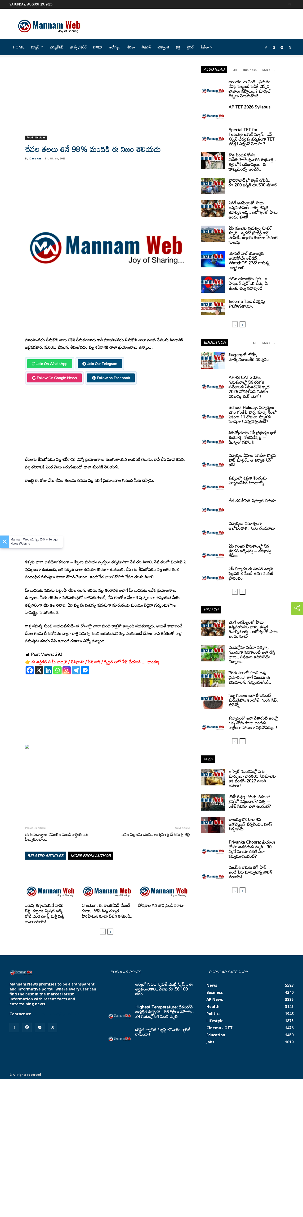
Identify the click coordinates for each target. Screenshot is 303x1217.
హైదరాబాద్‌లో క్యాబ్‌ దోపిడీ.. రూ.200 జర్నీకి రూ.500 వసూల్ (253, 182)
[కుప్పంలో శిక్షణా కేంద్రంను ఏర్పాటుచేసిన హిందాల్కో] (213, 484)
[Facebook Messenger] (85, 670)
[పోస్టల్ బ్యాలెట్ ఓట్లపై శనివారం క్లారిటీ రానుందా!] (120, 1035)
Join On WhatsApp (51, 363)
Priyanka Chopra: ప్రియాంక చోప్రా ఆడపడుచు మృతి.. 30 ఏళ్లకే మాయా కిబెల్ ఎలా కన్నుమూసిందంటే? (252, 849)
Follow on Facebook (113, 377)
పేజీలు (205, 47)
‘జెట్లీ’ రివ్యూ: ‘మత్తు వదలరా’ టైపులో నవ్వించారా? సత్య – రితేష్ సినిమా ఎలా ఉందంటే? (250, 801)
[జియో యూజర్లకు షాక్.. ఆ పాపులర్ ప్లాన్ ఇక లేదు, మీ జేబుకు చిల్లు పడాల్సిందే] (213, 284)
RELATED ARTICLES (45, 855)
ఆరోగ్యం (114, 47)
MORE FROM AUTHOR (91, 855)
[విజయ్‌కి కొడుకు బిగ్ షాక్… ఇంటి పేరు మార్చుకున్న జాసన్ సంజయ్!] (213, 873)
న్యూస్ (35, 47)
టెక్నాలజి (163, 47)
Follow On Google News (57, 377)
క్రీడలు (131, 47)
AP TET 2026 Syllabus (250, 107)
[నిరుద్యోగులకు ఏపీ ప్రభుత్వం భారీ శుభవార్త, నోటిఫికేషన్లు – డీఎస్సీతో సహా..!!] (213, 438)
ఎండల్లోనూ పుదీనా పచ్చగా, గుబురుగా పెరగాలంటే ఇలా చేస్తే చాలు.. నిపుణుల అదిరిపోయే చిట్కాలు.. (252, 654)
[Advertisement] (107, 101)
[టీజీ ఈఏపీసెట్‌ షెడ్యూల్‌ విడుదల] (213, 506)
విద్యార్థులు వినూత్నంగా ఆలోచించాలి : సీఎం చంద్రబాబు (252, 525)
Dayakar (35, 158)
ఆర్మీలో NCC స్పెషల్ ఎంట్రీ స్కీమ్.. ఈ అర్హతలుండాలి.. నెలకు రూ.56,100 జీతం (164, 989)
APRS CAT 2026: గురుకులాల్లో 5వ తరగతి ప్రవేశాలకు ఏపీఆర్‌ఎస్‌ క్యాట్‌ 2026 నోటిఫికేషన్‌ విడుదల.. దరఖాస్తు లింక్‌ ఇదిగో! (250, 386)
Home (19, 47)
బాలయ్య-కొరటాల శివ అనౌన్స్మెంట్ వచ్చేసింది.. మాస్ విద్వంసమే (250, 824)
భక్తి (178, 47)
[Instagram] (273, 47)
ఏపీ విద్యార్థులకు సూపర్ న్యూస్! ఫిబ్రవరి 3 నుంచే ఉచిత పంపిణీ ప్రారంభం (252, 573)
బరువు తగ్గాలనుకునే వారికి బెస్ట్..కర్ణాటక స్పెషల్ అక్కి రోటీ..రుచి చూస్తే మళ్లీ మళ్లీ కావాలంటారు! (44, 913)
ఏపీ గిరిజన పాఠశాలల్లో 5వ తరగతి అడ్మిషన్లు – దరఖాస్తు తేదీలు (250, 551)
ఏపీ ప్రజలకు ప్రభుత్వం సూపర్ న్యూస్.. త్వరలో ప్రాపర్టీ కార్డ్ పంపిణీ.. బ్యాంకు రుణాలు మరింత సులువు (253, 235)
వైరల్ (190, 47)
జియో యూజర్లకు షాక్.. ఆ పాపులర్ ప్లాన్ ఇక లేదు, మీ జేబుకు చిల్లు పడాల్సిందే (248, 283)
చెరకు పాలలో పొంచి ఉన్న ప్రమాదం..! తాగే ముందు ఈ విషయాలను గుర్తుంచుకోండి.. (250, 677)
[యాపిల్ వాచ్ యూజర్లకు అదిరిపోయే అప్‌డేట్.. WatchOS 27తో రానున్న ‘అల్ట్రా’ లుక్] (213, 259)
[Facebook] (265, 47)
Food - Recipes (36, 137)
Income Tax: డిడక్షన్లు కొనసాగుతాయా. (247, 303)
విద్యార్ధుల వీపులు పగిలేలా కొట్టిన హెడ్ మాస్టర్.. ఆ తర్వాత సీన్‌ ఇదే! (252, 460)
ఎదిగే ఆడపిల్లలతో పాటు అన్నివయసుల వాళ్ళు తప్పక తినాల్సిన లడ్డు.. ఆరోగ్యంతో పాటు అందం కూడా (253, 209)
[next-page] (110, 931)
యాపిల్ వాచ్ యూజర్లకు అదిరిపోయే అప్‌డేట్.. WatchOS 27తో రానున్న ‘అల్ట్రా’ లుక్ (249, 260)
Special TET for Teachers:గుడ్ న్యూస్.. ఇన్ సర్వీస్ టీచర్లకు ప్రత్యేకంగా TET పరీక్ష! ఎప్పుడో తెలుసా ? (252, 136)
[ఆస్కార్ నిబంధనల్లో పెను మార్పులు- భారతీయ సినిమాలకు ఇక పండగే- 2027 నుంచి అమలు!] (213, 777)
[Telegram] (281, 47)
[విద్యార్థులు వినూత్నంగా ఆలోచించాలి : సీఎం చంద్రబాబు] (213, 529)
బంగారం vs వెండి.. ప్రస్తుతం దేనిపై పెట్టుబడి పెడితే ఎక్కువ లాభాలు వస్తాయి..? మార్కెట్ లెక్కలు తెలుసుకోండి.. (250, 88)
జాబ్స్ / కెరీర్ (78, 47)
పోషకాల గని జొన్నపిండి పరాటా (161, 905)
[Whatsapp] (57, 670)
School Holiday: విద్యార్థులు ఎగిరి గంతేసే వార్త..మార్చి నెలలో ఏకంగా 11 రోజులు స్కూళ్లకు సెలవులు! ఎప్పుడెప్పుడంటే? (253, 414)
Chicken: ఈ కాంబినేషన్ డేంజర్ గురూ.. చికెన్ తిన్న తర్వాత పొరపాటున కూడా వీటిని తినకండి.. (107, 910)
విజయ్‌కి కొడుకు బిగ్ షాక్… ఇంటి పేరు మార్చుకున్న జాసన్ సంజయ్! (250, 872)
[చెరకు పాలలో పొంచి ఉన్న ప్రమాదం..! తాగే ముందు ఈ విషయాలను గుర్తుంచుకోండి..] (213, 678)
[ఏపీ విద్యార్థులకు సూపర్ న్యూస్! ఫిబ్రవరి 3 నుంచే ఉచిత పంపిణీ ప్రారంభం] (213, 574)
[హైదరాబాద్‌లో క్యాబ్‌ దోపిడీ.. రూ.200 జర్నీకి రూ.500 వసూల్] (213, 186)
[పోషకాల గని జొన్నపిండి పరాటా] (164, 883)
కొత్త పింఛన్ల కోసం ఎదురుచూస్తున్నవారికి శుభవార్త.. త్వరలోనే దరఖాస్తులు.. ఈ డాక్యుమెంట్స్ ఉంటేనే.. (252, 161)
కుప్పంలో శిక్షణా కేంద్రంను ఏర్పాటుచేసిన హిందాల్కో (248, 480)
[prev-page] (103, 931)
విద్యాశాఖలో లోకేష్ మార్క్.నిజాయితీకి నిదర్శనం (249, 357)
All (235, 70)
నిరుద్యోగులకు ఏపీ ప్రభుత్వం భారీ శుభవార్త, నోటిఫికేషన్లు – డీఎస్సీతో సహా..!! (252, 437)
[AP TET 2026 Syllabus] (213, 112)
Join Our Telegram (102, 363)
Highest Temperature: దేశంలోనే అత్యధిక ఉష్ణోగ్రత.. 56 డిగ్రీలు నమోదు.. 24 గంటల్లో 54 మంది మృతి (164, 1011)
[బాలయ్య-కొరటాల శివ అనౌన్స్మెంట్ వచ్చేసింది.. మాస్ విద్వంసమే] (213, 825)
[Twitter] (290, 47)
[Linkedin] (48, 670)
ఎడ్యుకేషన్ (56, 47)
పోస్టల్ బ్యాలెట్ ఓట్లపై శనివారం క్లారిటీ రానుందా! (162, 1031)
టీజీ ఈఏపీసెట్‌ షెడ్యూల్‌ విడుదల (252, 500)
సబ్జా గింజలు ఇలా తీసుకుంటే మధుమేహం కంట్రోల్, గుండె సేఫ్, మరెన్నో (253, 700)
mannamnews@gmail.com (57, 1013)
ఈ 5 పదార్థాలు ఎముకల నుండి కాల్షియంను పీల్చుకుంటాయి (57, 836)
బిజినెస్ (146, 47)
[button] (290, 4)
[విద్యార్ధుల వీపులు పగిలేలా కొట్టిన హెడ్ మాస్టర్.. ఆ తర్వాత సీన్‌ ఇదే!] (213, 461)
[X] (39, 670)
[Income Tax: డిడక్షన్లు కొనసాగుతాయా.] (213, 307)
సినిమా (97, 47)
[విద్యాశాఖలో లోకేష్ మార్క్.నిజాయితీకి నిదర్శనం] (213, 360)
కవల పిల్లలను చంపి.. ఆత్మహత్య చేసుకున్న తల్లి (156, 834)
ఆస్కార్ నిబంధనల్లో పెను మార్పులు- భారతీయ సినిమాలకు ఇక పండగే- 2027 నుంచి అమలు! (252, 778)
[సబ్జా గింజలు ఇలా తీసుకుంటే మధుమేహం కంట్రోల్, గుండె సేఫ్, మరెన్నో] (213, 701)
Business (250, 70)
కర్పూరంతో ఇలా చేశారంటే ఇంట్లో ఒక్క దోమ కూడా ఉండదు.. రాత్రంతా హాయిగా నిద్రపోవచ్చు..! (253, 723)
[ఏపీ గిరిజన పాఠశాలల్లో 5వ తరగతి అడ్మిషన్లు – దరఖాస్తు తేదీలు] (213, 552)
